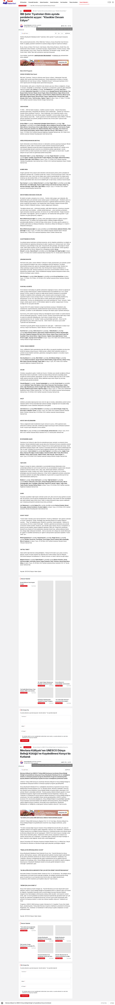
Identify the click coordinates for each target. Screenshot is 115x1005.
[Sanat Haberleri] (9, 2)
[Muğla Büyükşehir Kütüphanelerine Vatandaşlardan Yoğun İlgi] (63, 933)
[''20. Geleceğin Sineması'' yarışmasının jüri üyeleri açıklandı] (63, 695)
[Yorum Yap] (55, 33)
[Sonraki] (29, 6)
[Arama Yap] (113, 2)
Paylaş (112, 1002)
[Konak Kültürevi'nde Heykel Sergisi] (28, 633)
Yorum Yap (104, 1002)
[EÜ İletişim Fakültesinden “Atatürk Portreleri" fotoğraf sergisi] (45, 695)
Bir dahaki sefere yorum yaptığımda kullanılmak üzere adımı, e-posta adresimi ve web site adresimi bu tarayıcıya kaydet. (45, 737)
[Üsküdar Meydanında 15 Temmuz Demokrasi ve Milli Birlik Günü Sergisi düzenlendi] (63, 951)
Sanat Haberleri (28, 25)
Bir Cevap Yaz (25, 710)
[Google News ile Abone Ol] (24, 33)
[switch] (109, 2)
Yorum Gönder (24, 740)
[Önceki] (27, 6)
